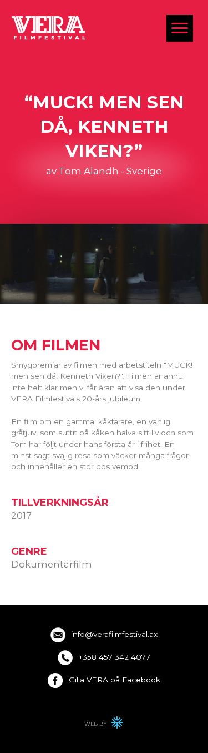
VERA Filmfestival (49, 27)
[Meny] (179, 28)
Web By (104, 725)
